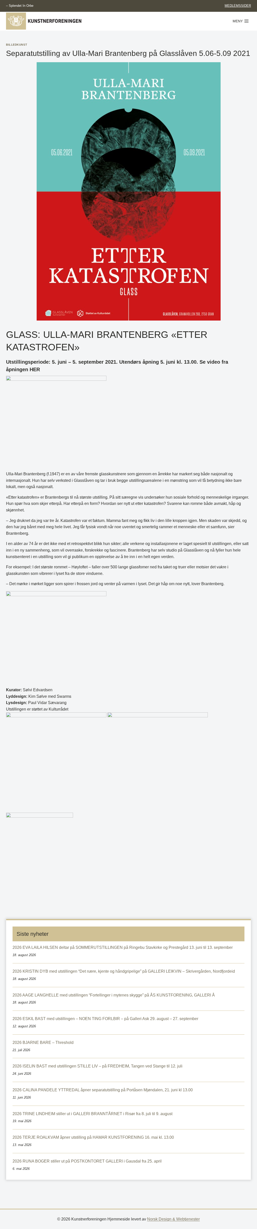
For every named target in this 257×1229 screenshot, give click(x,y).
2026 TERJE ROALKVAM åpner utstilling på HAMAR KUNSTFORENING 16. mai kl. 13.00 (93, 1137)
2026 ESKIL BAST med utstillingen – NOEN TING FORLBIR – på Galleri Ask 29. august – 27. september (105, 1019)
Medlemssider (238, 6)
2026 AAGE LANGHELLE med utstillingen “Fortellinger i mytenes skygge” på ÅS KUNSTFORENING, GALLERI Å (114, 995)
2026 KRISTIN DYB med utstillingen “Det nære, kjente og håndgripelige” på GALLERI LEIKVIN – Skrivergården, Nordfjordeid (124, 971)
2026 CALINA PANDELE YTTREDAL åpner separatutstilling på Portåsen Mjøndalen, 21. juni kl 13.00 (103, 1090)
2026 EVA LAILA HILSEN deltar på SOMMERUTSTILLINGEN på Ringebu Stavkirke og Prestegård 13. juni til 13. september (123, 947)
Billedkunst (16, 44)
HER (35, 369)
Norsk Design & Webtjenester (173, 1219)
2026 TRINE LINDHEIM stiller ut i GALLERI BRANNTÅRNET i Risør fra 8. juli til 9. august (92, 1114)
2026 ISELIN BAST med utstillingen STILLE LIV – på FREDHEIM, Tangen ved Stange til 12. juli (97, 1066)
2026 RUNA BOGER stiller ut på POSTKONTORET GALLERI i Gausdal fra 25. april (87, 1161)
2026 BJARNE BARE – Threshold (43, 1042)
